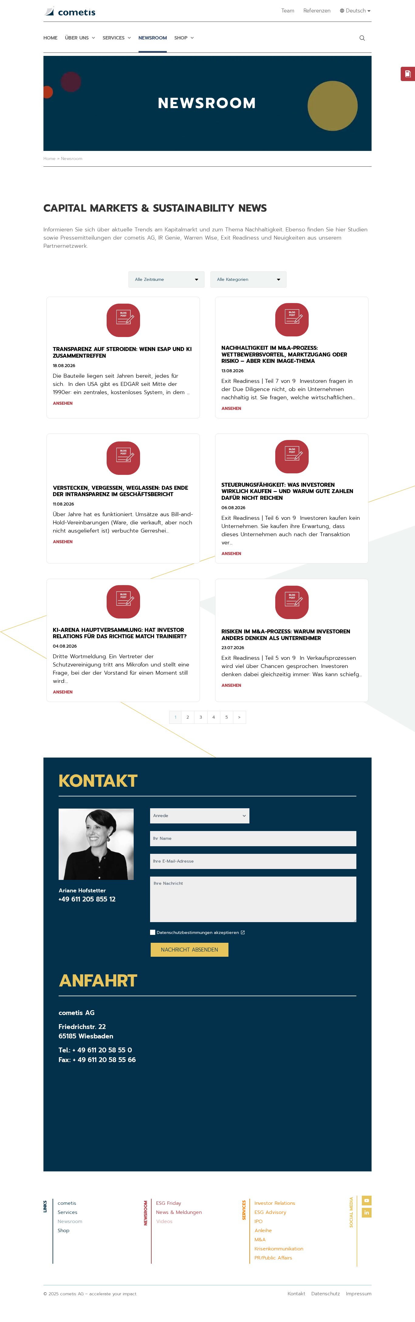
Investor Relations (275, 1203)
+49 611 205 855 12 (87, 899)
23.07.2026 (232, 648)
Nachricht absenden (189, 950)
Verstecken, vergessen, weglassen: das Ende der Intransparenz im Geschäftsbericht (120, 491)
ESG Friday (168, 1203)
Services (114, 38)
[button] (362, 38)
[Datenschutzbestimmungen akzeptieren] (242, 932)
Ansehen (63, 403)
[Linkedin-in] (367, 1213)
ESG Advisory (270, 1212)
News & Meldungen (179, 1212)
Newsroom (153, 38)
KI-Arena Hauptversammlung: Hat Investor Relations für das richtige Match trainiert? (120, 633)
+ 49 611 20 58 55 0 (102, 1050)
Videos (164, 1221)
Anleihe (263, 1230)
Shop (180, 38)
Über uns (77, 38)
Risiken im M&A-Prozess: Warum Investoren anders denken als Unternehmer (285, 634)
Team (287, 11)
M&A (260, 1239)
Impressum (359, 1293)
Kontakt (296, 1293)
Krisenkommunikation (279, 1248)
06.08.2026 (233, 508)
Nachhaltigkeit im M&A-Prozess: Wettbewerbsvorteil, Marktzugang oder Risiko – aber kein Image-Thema (284, 354)
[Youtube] (367, 1200)
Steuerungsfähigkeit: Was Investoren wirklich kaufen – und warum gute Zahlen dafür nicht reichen (287, 491)
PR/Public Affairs (273, 1258)
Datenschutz (325, 1293)
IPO (258, 1221)
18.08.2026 (64, 366)
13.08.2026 (232, 371)
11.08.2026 (63, 504)
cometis (67, 1203)
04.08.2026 (65, 646)
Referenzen (317, 11)
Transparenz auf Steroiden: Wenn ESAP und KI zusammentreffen (122, 352)
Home (50, 38)
